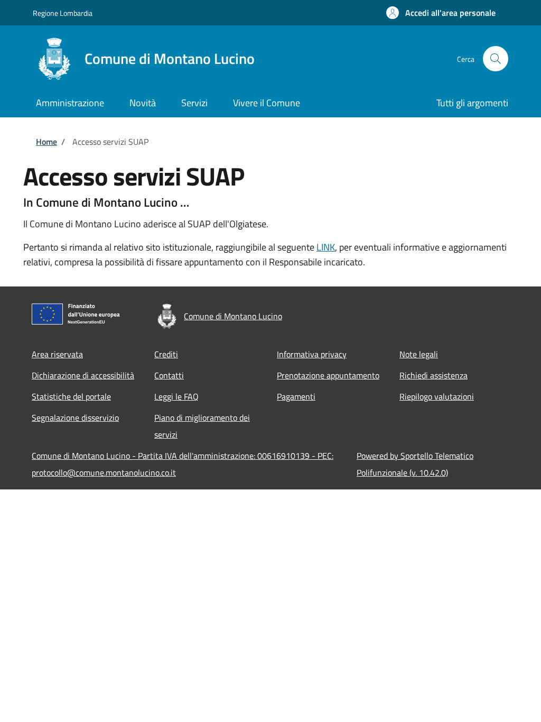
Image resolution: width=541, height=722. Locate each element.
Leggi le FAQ (176, 396)
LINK (325, 247)
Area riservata (57, 354)
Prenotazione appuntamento (328, 375)
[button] (441, 12)
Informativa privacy (312, 354)
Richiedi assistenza (433, 375)
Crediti (166, 354)
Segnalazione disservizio (75, 417)
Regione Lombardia (62, 12)
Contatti (169, 375)
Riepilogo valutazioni (436, 396)
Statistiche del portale (71, 396)
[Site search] (495, 58)
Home (46, 141)
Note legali (418, 354)
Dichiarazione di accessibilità (83, 375)
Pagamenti (296, 396)
